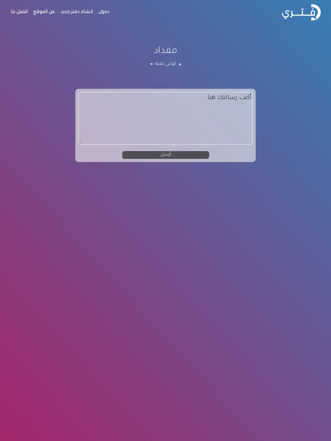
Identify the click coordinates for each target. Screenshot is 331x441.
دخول (104, 12)
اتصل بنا (19, 12)
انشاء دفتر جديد (77, 12)
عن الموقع (44, 12)
